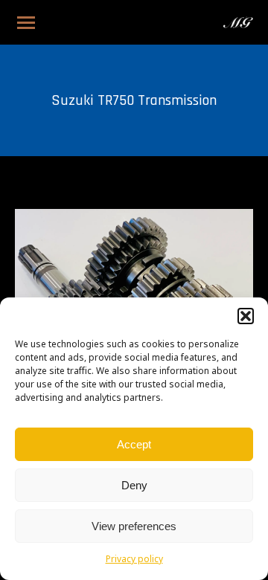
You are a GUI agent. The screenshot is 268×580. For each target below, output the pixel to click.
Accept (134, 444)
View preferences (134, 526)
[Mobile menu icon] (26, 22)
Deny (134, 485)
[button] (245, 316)
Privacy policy (134, 560)
